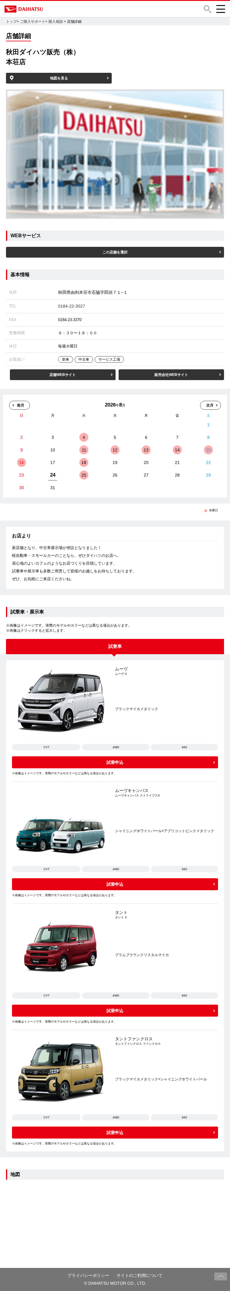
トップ (11, 21)
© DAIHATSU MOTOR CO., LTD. (115, 1283)
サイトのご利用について (139, 1275)
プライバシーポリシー (88, 1275)
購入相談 (56, 21)
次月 (210, 405)
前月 (20, 405)
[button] (207, 9)
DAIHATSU (49, 9)
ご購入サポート (32, 21)
